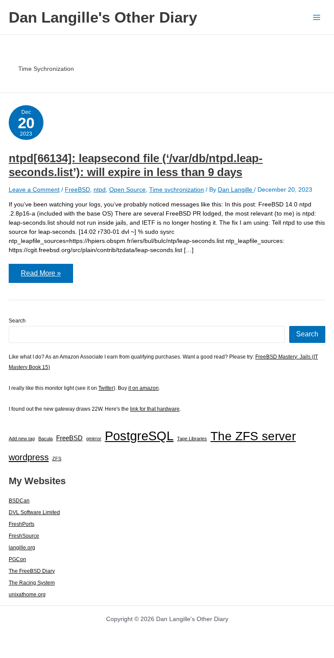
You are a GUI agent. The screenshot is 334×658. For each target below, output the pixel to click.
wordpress (29, 457)
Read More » (46, 276)
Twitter (106, 388)
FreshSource (24, 536)
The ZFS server (253, 436)
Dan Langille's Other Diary (103, 17)
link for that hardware (155, 409)
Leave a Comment (34, 189)
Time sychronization (176, 189)
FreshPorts (21, 524)
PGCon (17, 559)
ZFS (56, 458)
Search (17, 321)
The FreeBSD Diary (32, 571)
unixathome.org (27, 595)
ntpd (100, 189)
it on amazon (143, 388)
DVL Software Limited (34, 512)
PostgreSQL (139, 436)
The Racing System (32, 583)
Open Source (127, 189)
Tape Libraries (192, 438)
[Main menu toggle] (316, 17)
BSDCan (19, 501)
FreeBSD (77, 189)
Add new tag (22, 438)
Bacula (45, 438)
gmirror (93, 438)
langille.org (22, 548)
